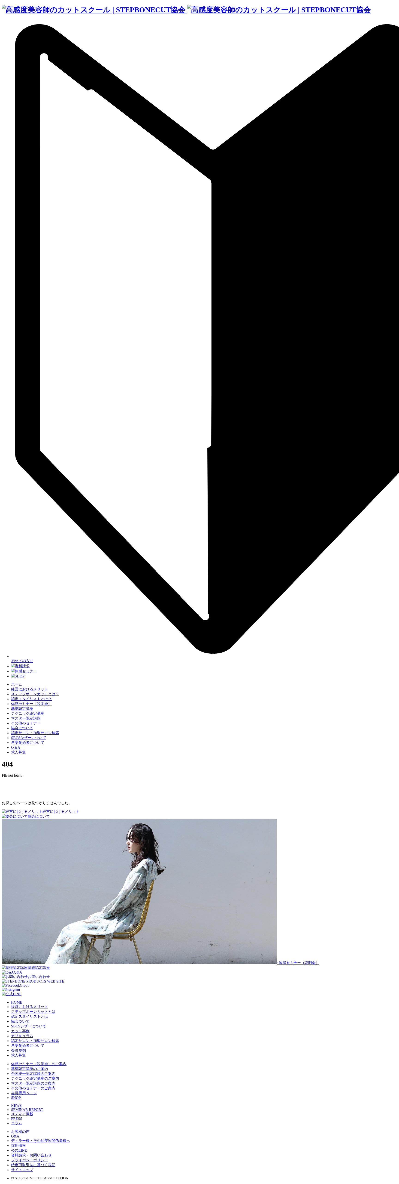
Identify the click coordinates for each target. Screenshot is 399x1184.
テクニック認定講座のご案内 (35, 1078)
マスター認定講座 (26, 718)
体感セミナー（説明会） (31, 704)
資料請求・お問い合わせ (31, 1155)
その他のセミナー (26, 723)
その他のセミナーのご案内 (33, 1088)
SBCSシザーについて (28, 738)
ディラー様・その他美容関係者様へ (40, 1141)
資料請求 (22, 666)
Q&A (15, 1136)
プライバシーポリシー (29, 1160)
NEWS (16, 1105)
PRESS (16, 1119)
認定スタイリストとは (29, 1016)
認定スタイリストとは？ (31, 699)
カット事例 (20, 1031)
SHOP (19, 676)
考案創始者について (27, 743)
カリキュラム (22, 1036)
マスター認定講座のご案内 (33, 1083)
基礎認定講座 (22, 709)
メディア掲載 (22, 1114)
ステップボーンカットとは (33, 1012)
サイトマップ (22, 1170)
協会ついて (20, 1021)
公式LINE (19, 1150)
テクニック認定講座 (27, 713)
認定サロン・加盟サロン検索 (35, 733)
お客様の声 (20, 1132)
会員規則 (18, 1050)
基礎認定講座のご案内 (29, 1069)
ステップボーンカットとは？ (35, 694)
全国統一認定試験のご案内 (33, 1074)
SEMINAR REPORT (27, 1110)
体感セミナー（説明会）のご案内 (38, 1064)
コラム (16, 1123)
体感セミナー (26, 671)
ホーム (16, 684)
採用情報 (18, 1145)
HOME (16, 1002)
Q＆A (15, 747)
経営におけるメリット (29, 689)
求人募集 (18, 752)
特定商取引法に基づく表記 (33, 1165)
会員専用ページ (24, 1093)
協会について (22, 728)
